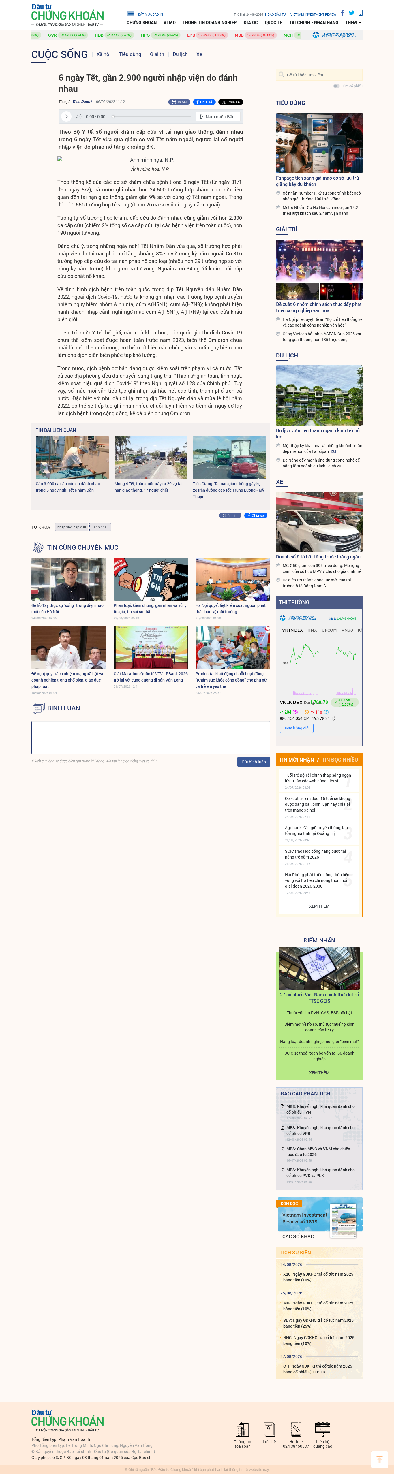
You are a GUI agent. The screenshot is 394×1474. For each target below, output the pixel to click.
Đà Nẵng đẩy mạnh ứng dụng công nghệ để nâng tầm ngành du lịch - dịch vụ (321, 462)
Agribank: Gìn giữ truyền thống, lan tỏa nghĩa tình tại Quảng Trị (316, 830)
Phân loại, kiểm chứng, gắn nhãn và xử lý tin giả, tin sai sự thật (150, 608)
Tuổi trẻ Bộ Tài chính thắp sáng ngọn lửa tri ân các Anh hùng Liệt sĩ (318, 778)
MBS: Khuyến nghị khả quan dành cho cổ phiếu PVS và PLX (320, 1172)
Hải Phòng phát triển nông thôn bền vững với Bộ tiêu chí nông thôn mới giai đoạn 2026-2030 (317, 880)
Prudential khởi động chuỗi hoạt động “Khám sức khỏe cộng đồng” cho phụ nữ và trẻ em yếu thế (231, 680)
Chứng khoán (142, 22)
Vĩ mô (170, 22)
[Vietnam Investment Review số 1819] (343, 1221)
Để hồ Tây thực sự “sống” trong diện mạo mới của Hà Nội (67, 608)
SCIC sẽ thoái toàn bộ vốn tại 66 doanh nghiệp (319, 1055)
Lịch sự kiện (295, 1252)
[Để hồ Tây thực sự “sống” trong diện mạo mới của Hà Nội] (68, 579)
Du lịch (180, 54)
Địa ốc (251, 22)
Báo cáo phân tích (305, 1093)
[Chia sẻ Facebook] (340, 13)
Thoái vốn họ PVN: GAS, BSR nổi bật (319, 1012)
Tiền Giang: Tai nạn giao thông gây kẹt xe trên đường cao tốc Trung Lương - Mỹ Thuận (228, 490)
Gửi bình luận (254, 762)
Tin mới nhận (296, 759)
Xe (199, 54)
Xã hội (103, 54)
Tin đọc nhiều (340, 759)
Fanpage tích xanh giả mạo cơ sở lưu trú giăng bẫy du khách (317, 181)
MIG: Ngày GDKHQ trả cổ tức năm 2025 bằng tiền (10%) (318, 1305)
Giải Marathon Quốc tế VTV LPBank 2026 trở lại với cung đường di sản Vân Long (151, 677)
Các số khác (298, 1236)
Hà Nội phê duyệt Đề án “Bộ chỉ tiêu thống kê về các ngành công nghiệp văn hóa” (322, 322)
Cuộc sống (59, 54)
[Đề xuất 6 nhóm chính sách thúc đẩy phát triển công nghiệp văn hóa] (319, 269)
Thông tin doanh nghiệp (210, 22)
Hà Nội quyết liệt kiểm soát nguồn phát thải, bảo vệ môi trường (231, 608)
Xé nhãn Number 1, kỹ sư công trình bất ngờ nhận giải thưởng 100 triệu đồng (322, 196)
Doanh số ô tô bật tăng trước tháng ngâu (318, 557)
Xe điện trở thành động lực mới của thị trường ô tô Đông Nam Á (317, 582)
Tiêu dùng (130, 54)
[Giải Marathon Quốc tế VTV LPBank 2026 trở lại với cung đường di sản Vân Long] (151, 647)
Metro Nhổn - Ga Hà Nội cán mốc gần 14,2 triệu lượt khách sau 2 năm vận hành (320, 210)
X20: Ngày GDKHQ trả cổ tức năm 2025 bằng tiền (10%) (318, 1277)
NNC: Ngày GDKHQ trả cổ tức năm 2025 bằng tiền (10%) (318, 1340)
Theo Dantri (81, 101)
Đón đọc (289, 1203)
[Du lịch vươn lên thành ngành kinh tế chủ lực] (319, 395)
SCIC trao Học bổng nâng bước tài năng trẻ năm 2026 (315, 854)
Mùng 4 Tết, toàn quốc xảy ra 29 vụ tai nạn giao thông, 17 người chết (149, 487)
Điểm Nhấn (319, 940)
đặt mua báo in (150, 14)
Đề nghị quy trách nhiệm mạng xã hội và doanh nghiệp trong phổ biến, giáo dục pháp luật (67, 680)
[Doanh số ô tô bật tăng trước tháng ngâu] (319, 522)
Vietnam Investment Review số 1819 (304, 1218)
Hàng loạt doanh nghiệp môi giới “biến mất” (319, 1041)
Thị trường (294, 602)
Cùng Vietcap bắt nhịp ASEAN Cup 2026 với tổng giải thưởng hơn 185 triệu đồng (322, 336)
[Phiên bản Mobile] (358, 13)
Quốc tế (273, 22)
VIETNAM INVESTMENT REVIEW (313, 14)
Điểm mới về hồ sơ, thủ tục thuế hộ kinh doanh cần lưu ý (319, 1027)
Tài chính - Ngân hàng (313, 22)
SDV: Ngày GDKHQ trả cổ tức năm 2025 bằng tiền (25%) (318, 1323)
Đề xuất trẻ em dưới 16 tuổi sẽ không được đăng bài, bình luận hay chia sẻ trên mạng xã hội (317, 804)
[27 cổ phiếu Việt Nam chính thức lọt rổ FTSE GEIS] (319, 968)
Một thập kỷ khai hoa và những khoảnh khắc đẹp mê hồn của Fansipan (322, 448)
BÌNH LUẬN (63, 708)
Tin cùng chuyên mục (82, 547)
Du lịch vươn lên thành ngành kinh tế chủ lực (318, 433)
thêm (351, 22)
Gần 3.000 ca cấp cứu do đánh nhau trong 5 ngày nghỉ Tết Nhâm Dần (68, 487)
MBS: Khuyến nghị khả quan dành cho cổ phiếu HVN (320, 1109)
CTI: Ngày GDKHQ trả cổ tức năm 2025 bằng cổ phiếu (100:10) (317, 1369)
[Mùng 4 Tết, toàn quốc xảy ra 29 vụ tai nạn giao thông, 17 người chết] (151, 457)
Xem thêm (319, 906)
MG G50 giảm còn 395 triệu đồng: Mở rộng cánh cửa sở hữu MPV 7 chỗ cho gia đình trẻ (322, 568)
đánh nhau (100, 527)
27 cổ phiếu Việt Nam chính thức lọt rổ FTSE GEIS (319, 997)
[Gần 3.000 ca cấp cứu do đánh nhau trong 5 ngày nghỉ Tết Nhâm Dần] (72, 457)
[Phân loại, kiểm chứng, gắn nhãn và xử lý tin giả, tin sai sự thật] (151, 579)
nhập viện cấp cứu (71, 527)
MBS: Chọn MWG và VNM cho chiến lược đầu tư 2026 (318, 1151)
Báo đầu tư (277, 14)
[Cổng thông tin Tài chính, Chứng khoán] (67, 15)
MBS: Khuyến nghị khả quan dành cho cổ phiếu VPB (320, 1130)
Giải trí (157, 54)
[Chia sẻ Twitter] (349, 13)
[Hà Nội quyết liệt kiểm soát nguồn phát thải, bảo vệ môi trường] (233, 579)
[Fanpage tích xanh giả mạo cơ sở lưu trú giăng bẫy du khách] (319, 143)
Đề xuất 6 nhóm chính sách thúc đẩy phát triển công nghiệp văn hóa (319, 307)
